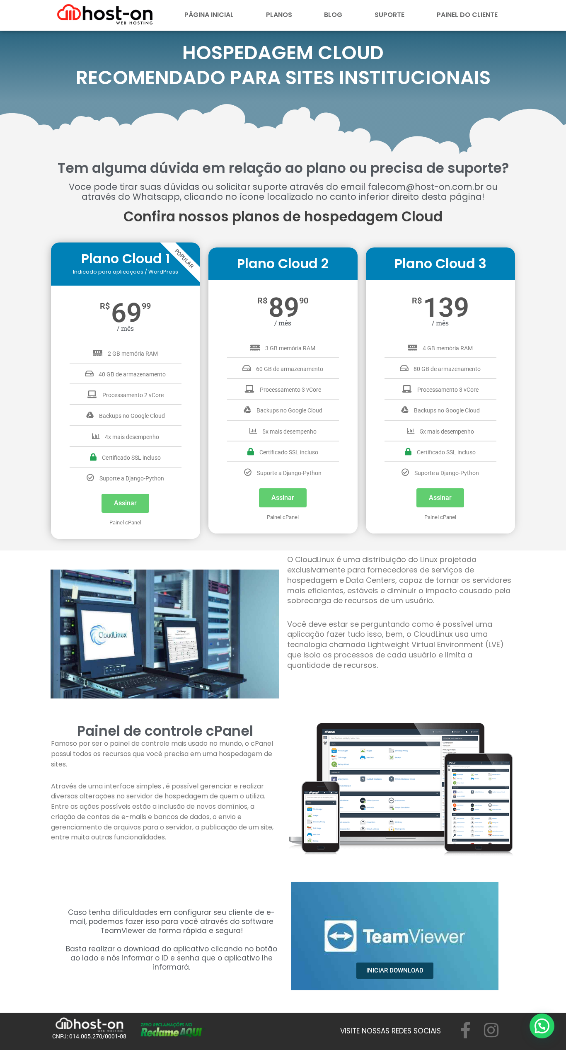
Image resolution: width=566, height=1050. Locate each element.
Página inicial (209, 14)
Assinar (125, 503)
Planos (279, 14)
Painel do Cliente (467, 14)
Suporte (389, 14)
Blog (333, 14)
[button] (542, 1026)
